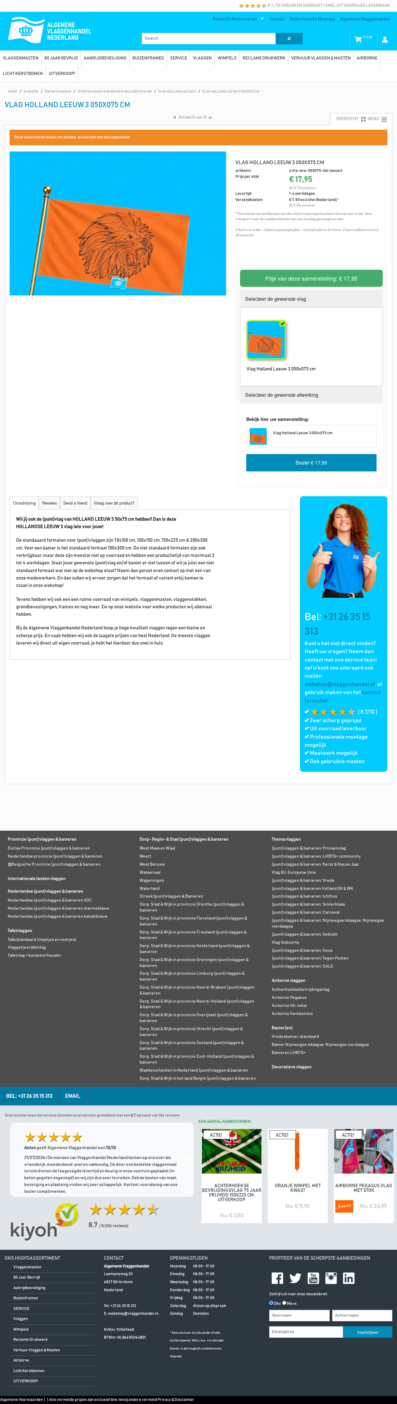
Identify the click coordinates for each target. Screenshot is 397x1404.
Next (186, 1160)
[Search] (289, 38)
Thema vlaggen (286, 839)
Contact (277, 19)
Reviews (49, 503)
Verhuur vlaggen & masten (321, 58)
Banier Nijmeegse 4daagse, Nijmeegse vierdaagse (320, 1045)
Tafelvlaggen (20, 931)
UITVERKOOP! (62, 74)
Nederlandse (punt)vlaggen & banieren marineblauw (58, 908)
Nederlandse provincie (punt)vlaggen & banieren (55, 856)
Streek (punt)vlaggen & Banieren (171, 896)
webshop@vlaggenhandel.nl (340, 684)
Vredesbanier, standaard (295, 1036)
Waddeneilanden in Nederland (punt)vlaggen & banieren (194, 1070)
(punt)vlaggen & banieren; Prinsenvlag (309, 848)
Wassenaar (150, 872)
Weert (145, 856)
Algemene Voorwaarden (21, 1400)
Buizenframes (148, 58)
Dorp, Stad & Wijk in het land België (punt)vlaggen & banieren (198, 1078)
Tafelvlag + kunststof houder (34, 955)
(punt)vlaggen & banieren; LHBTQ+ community (316, 856)
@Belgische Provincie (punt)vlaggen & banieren (54, 864)
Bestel (311, 462)
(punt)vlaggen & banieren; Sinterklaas (308, 904)
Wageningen (152, 880)
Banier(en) (282, 1028)
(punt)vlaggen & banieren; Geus (302, 950)
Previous (18, 1160)
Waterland (150, 888)
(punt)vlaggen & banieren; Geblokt (305, 934)
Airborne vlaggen (289, 980)
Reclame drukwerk (264, 58)
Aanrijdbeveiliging (105, 58)
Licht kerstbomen (23, 74)
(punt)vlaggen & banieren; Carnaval (306, 912)
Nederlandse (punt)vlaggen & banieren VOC (50, 900)
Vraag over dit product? (114, 503)
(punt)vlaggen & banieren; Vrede (303, 880)
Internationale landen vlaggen (37, 879)
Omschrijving (24, 503)
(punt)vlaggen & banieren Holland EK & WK (312, 888)
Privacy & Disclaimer (176, 1400)
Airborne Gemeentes (292, 1014)
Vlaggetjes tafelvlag (27, 947)
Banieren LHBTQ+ (289, 1053)
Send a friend (75, 503)
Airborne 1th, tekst (289, 1006)
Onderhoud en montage (312, 19)
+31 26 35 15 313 (123, 1306)
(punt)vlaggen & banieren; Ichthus (304, 896)
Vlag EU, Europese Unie (294, 872)
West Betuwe (152, 864)
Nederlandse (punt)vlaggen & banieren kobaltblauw (58, 916)
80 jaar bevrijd (61, 58)
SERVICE (178, 58)
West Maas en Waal (157, 848)
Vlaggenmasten (20, 58)
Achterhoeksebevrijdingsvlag (301, 989)
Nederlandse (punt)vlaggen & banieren (45, 891)
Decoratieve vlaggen (292, 1067)
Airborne (367, 58)
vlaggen (202, 58)
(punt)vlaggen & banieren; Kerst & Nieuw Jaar (315, 864)
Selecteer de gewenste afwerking (281, 394)
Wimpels (227, 58)
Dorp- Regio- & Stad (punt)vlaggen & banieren (184, 839)
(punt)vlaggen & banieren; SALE (302, 966)
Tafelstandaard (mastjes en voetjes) (42, 940)
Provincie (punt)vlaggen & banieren (42, 839)
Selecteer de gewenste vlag (275, 298)
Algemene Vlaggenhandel (365, 19)
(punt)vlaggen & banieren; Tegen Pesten (310, 958)
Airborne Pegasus (289, 997)
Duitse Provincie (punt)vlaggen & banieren (49, 848)
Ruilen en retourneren (233, 20)
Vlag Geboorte (285, 942)
